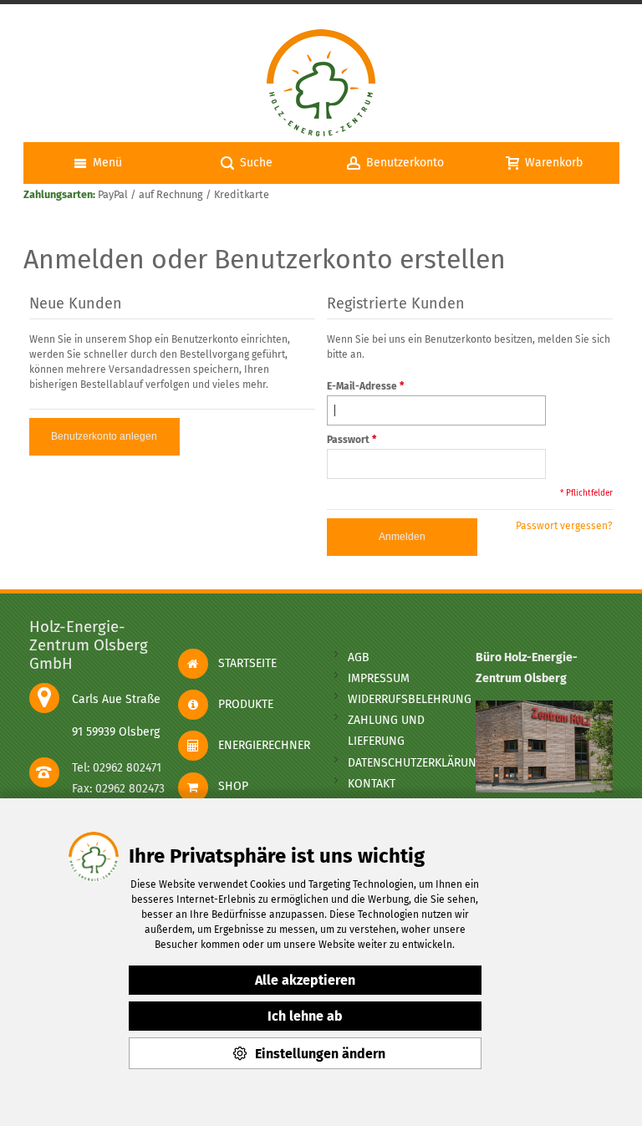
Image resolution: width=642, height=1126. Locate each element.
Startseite (242, 663)
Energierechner (259, 745)
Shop (228, 786)
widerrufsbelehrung (409, 699)
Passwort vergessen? (564, 526)
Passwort (348, 440)
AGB (358, 657)
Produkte (240, 704)
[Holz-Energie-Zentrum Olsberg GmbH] (321, 83)
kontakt (371, 784)
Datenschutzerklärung (416, 763)
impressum (379, 678)
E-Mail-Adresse (362, 386)
